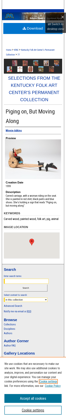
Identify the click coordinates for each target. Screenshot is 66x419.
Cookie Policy (53, 386)
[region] (33, 388)
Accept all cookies (33, 398)
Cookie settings (48, 381)
